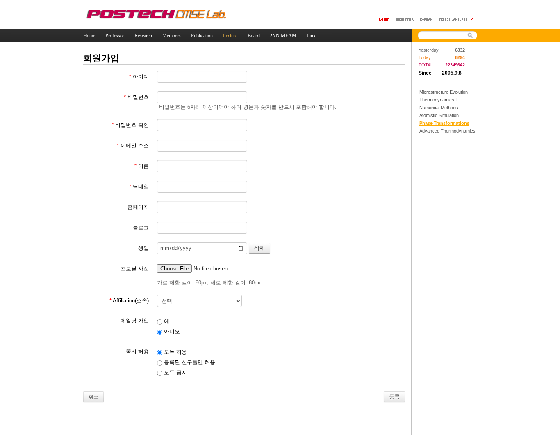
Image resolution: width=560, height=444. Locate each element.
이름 (141, 166)
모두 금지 (174, 372)
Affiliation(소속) (129, 301)
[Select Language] (456, 19)
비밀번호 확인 (130, 125)
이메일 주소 (133, 145)
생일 (143, 248)
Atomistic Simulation (439, 115)
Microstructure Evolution (443, 91)
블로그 (141, 227)
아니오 (171, 331)
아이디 (139, 76)
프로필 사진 (135, 268)
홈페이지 (138, 207)
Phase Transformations (444, 123)
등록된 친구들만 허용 (188, 362)
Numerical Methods (438, 107)
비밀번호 (136, 97)
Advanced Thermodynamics (447, 130)
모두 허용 (174, 352)
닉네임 (139, 186)
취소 (93, 397)
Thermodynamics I (438, 99)
